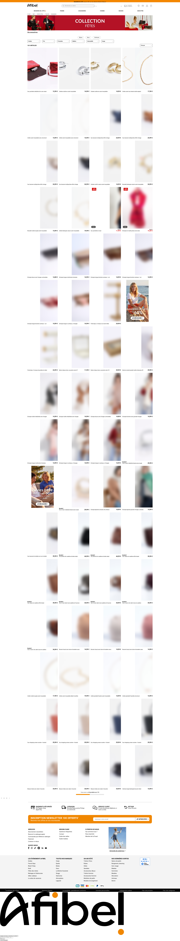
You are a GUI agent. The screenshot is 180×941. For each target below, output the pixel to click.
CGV (30, 890)
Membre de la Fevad (91, 836)
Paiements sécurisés (44, 806)
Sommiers (115, 871)
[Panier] (151, 6)
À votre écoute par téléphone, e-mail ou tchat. (107, 808)
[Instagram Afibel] (32, 848)
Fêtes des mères (33, 871)
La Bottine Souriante (62, 871)
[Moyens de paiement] (90, 886)
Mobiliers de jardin (89, 878)
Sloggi (58, 873)
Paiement (31, 839)
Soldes (30, 861)
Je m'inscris (141, 819)
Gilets (85, 866)
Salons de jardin (116, 861)
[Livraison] (64, 808)
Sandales (86, 868)
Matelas (114, 868)
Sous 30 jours (132, 808)
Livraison (71, 806)
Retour (131, 806)
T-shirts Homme (88, 873)
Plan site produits (147, 890)
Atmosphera (59, 878)
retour (37, 841)
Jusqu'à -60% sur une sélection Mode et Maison (90, 1)
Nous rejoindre (89, 834)
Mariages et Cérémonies (35, 873)
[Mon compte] (147, 6)
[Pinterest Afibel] (38, 849)
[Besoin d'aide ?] (139, 6)
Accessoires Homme (90, 876)
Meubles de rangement (91, 881)
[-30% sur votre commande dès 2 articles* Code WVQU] (42, 507)
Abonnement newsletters (35, 832)
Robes (86, 863)
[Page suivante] (9, 798)
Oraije (57, 861)
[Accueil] (32, 5)
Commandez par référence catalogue (39, 836)
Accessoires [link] (53, 14)
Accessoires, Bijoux (89, 871)
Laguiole (58, 881)
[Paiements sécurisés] (33, 808)
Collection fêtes (40, 14)
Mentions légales (47, 890)
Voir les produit (4, 940)
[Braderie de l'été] (137, 321)
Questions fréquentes (65, 831)
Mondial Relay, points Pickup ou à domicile (75, 808)
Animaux (114, 878)
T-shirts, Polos (88, 861)
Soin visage (115, 866)
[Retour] (125, 808)
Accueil (28, 14)
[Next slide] (56, 68)
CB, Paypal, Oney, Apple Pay (41, 808)
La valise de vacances (34, 878)
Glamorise (59, 876)
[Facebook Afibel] (28, 848)
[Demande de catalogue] (117, 848)
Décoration (115, 876)
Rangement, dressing (118, 863)
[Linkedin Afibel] (42, 848)
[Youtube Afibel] (46, 848)
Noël (34, 14)
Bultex (58, 866)
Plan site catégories (169, 890)
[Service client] (95, 809)
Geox (57, 868)
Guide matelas (63, 839)
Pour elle (47, 14)
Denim (113, 881)
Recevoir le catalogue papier (36, 834)
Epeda (58, 863)
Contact (61, 834)
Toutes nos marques (64, 859)
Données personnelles (102, 890)
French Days (31, 863)
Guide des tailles (64, 836)
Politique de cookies (126, 890)
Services (31, 829)
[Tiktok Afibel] (35, 848)
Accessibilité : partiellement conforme (74, 890)
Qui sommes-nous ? (91, 831)
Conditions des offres (12, 890)
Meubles (114, 873)
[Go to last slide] (29, 68)
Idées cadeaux (32, 876)
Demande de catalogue (117, 851)
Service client (104, 806)
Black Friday (31, 866)
